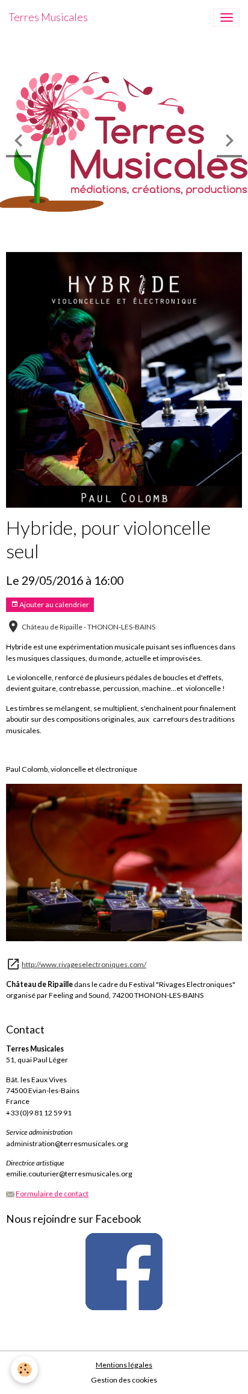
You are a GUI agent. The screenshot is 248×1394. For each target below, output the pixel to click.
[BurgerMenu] (226, 17)
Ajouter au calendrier (53, 604)
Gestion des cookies (124, 1379)
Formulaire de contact (52, 1193)
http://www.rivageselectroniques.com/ (84, 964)
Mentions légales (124, 1364)
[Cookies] (24, 1369)
